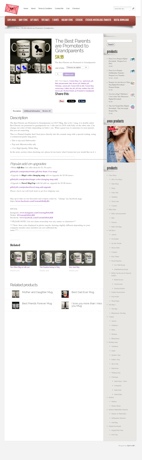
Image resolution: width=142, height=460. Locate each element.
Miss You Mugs (117, 179)
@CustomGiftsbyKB (26, 215)
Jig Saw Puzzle (116, 243)
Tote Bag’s (112, 304)
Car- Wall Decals (119, 265)
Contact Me (59, 8)
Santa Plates (118, 394)
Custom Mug (89, 86)
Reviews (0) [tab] (47, 111)
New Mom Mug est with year (20, 267)
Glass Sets (115, 192)
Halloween (115, 368)
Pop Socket (115, 296)
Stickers (111, 397)
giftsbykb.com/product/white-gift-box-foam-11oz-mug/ (33, 171)
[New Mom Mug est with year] (23, 258)
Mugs (113, 188)
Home (26, 8)
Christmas (58, 86)
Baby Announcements (119, 213)
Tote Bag (114, 309)
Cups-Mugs (113, 175)
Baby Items (112, 209)
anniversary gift (88, 81)
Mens (113, 330)
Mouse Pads (116, 248)
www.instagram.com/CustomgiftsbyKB (36, 212)
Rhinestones (115, 338)
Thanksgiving (116, 373)
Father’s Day (116, 359)
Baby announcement (61, 83)
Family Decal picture (118, 292)
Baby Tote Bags (117, 227)
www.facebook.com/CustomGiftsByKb (32, 201)
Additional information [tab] (32, 111)
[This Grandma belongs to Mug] (53, 258)
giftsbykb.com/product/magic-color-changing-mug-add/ (34, 179)
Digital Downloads (115, 426)
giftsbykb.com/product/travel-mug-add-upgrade (30, 187)
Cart (67, 8)
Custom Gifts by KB (77, 86)
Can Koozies (118, 284)
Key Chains (115, 256)
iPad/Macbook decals (121, 269)
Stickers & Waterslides (119, 414)
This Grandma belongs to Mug (50, 267)
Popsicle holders (119, 288)
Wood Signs (115, 301)
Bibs (113, 218)
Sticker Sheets (116, 406)
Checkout (76, 8)
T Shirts (111, 317)
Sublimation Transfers (119, 418)
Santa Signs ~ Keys (120, 381)
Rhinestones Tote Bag (119, 313)
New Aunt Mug (74, 267)
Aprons (114, 234)
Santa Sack (117, 390)
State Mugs (115, 184)
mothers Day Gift (88, 88)
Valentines (115, 346)
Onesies (114, 222)
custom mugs (59, 88)
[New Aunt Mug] (82, 258)
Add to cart (69, 74)
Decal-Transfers (117, 261)
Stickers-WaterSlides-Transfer (118, 409)
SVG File (115, 435)
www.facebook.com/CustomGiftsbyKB (36, 217)
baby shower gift (74, 83)
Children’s (115, 325)
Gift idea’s (112, 230)
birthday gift (85, 83)
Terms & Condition (45, 8)
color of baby (59, 68)
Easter (113, 351)
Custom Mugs (74, 81)
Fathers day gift (70, 88)
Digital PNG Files (117, 430)
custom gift (66, 86)
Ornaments (117, 385)
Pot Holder (115, 239)
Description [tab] (17, 111)
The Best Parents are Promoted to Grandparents (78, 91)
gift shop (78, 88)
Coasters (114, 206)
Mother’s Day (116, 355)
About (33, 8)
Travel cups (115, 201)
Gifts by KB (130, 445)
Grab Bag (115, 422)
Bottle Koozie (118, 279)
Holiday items (113, 342)
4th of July (115, 364)
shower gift (58, 91)
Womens (114, 334)
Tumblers (115, 197)
